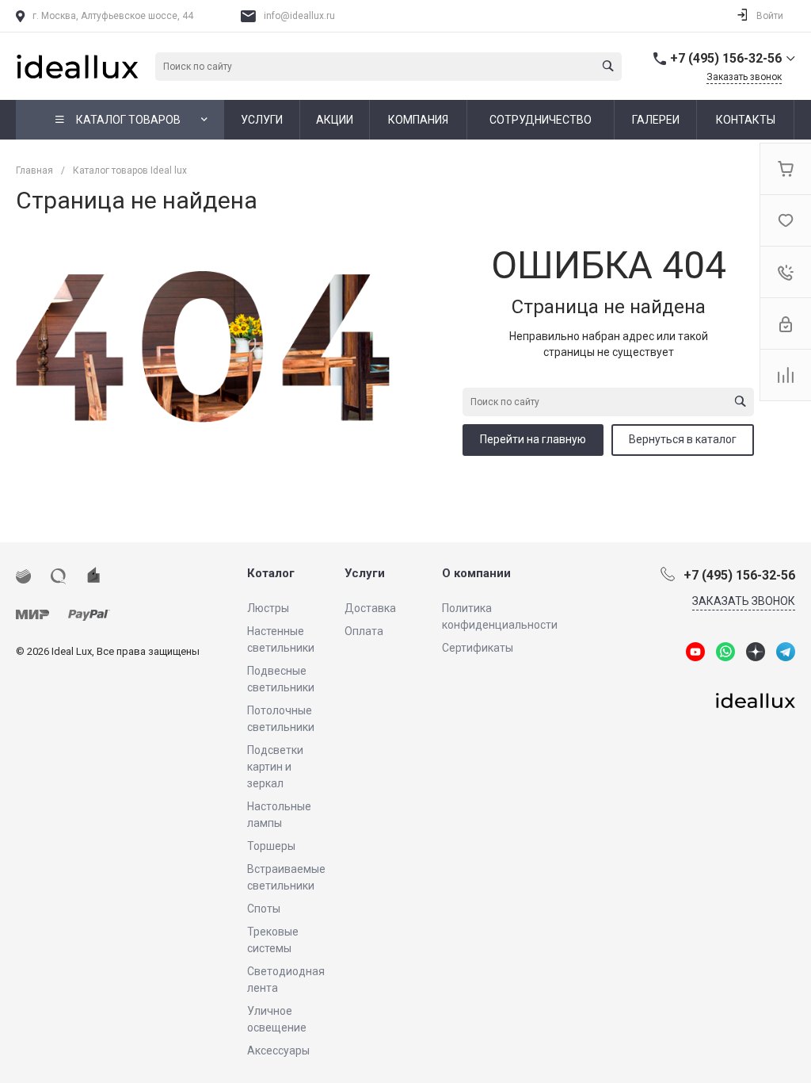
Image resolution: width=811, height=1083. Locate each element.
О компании (476, 573)
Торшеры (271, 846)
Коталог (271, 573)
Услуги (365, 573)
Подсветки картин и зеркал (275, 767)
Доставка (370, 608)
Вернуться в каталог (683, 439)
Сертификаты (477, 647)
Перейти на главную (533, 439)
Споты (263, 908)
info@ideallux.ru (299, 15)
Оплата (364, 631)
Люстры (268, 608)
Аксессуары (278, 1050)
